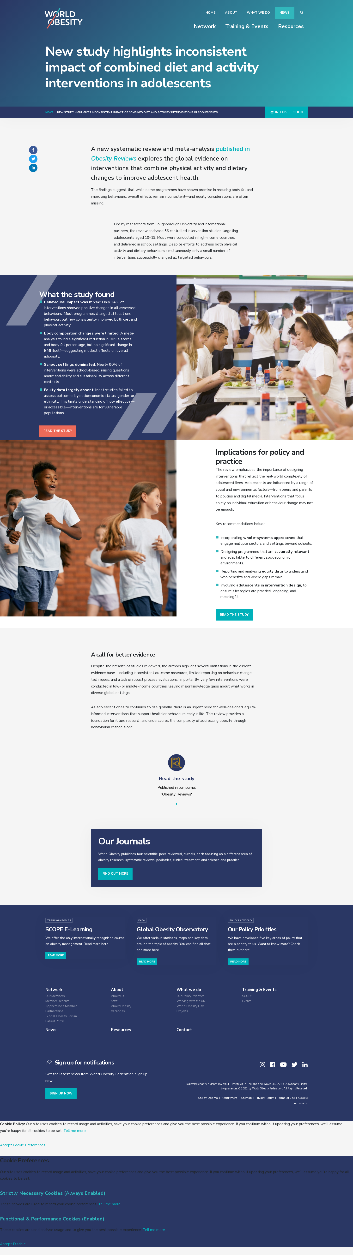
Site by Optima (208, 1098)
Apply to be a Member (61, 1006)
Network (205, 26)
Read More (56, 955)
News (285, 12)
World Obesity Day (190, 1006)
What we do (258, 12)
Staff (114, 1001)
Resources (291, 26)
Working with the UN (190, 1001)
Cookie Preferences (29, 1144)
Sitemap (246, 1098)
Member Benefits (57, 1001)
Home (210, 12)
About (231, 12)
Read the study (57, 431)
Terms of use (286, 1098)
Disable (19, 1243)
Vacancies (118, 1011)
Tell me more (74, 1130)
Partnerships (54, 1011)
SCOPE (247, 996)
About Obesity (121, 1006)
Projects (182, 1011)
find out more (115, 874)
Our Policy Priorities (190, 996)
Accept (6, 1144)
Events (246, 1001)
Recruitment (229, 1098)
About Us (117, 996)
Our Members (55, 996)
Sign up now (61, 1093)
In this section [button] (288, 112)
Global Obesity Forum (61, 1016)
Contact (184, 1030)
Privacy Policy (265, 1098)
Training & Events (246, 26)
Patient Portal (54, 1021)
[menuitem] (74, 995)
